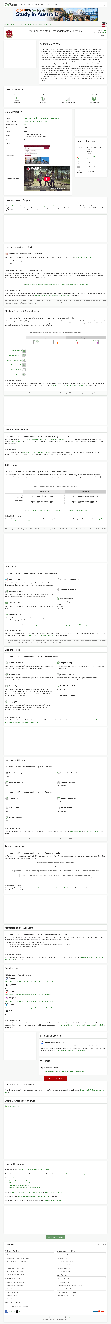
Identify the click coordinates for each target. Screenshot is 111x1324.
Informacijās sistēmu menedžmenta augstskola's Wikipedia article (62, 1071)
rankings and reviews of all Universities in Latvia (33, 1169)
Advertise (53, 1317)
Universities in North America (15, 1282)
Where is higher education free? (19, 1183)
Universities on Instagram (65, 1261)
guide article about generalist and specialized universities (68, 385)
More (55, 4)
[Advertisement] (20, 54)
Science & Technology (15, 369)
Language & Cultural (15, 355)
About (33, 1317)
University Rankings (26, 4)
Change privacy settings (73, 1317)
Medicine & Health (16, 365)
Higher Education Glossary (66, 1295)
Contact (46, 1317)
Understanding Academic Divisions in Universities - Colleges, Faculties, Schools (47, 888)
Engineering (18, 374)
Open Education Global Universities (17, 1306)
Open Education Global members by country (70, 1050)
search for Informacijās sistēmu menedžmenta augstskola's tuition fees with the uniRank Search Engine (56, 510)
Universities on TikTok (64, 1268)
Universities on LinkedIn (65, 1271)
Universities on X (63, 1258)
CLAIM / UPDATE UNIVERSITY (55, 1078)
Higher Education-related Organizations (70, 1285)
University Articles (63, 1282)
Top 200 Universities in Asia (15, 1271)
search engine (15, 441)
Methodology (40, 1317)
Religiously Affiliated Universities (67, 1292)
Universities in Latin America (15, 1285)
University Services (91, 831)
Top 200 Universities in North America (18, 1258)
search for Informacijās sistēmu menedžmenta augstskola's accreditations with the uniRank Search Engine (56, 284)
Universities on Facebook (65, 1255)
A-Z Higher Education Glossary (53, 1200)
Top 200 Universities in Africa (15, 1268)
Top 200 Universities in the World (16, 1255)
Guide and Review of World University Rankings (24, 1187)
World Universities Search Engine (76, 1174)
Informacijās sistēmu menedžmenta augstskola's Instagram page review (29, 1001)
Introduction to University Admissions (40, 635)
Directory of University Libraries (67, 1289)
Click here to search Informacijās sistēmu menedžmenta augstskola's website (31, 206)
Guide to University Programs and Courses (36, 452)
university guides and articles (21, 1178)
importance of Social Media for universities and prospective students (80, 1025)
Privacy (63, 1317)
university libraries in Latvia (53, 1192)
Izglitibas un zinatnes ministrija (84, 257)
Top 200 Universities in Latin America (17, 1261)
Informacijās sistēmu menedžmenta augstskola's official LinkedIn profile (29, 1008)
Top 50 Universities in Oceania (15, 1274)
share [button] (101, 35)
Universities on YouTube (65, 1265)
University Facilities (75, 831)
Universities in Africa (12, 1292)
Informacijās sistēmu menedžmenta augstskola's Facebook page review (29, 981)
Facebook (12, 1311)
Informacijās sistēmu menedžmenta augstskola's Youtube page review (28, 994)
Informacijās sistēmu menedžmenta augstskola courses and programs (48, 439)
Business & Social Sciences (14, 360)
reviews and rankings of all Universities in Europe (33, 1196)
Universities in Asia (12, 1295)
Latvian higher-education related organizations (26, 1192)
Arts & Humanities (16, 350)
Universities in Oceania (13, 1298)
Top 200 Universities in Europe (16, 1265)
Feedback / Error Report (55, 1237)
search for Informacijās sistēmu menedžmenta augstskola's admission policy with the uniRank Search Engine (57, 625)
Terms (58, 1317)
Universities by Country (43, 4)
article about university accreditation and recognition (52, 295)
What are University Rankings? (19, 1185)
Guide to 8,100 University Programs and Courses (25, 1181)
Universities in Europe (13, 1289)
